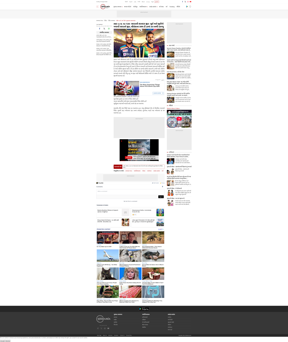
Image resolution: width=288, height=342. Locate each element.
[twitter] (185, 2)
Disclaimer (116, 335)
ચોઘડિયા (144, 327)
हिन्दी (126, 1)
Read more (128, 157)
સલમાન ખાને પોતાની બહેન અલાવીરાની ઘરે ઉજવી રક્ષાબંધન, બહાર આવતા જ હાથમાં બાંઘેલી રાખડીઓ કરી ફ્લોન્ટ (178, 156)
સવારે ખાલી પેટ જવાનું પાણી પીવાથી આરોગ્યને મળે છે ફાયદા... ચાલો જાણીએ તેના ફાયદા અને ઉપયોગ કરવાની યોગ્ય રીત (179, 61)
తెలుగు (143, 1)
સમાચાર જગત (99, 20)
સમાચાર (115, 317)
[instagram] (188, 2)
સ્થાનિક (115, 322)
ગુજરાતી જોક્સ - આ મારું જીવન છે (175, 198)
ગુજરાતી (156, 1)
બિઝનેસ (116, 325)
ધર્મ (166, 7)
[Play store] (187, 6)
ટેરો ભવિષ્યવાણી (145, 322)
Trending (172, 7)
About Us (105, 335)
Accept (2, 341)
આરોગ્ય (169, 317)
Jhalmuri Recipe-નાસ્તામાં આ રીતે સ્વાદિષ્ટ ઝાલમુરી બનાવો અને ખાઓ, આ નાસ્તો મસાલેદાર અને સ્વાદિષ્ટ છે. (178, 94)
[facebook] (183, 2)
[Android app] (144, 308)
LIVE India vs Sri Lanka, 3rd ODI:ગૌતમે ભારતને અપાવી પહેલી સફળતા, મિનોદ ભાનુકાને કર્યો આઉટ (103, 40)
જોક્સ (143, 171)
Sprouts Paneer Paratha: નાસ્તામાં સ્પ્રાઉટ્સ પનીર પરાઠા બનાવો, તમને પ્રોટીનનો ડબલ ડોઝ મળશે (179, 49)
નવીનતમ (171, 152)
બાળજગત (170, 327)
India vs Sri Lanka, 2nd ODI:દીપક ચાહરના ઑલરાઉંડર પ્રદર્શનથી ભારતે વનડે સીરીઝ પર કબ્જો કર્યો (104, 49)
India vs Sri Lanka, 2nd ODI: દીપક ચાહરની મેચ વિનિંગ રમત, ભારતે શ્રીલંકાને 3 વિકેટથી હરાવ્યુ (104, 53)
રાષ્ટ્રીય (115, 319)
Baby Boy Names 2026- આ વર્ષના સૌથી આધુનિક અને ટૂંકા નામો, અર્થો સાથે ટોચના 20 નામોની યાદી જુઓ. (178, 82)
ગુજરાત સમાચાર (117, 7)
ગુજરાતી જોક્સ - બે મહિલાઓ (174, 188)
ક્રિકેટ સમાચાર (111, 20)
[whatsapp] (109, 28)
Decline (8, 341)
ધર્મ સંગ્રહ (161, 7)
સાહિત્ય (169, 325)
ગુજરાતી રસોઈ (171, 322)
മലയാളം (148, 1)
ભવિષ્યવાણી (144, 317)
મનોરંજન (149, 171)
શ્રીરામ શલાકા (145, 325)
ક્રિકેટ (105, 20)
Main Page (99, 335)
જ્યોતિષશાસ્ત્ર (143, 7)
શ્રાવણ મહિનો (127, 7)
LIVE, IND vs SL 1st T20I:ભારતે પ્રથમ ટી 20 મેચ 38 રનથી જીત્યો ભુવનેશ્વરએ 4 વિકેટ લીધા (104, 36)
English (130, 1)
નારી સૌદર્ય (170, 319)
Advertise (110, 335)
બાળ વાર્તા (170, 330)
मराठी (139, 1)
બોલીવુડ (135, 7)
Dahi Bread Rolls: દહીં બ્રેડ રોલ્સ (175, 72)
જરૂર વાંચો (171, 45)
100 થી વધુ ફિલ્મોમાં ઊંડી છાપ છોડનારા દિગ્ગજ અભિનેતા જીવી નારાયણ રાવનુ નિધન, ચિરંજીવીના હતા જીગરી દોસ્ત (179, 177)
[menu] (97, 6)
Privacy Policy (129, 335)
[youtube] (190, 2)
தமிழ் (135, 1)
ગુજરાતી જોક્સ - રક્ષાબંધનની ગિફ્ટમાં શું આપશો (179, 167)
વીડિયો (178, 7)
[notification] (190, 6)
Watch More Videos (173, 108)
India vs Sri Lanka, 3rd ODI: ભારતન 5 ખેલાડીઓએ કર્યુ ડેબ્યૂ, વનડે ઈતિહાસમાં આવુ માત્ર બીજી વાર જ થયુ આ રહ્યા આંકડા (103, 45)
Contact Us (122, 335)
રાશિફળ (144, 319)
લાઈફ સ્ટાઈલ (152, 7)
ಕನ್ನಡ (152, 1)
